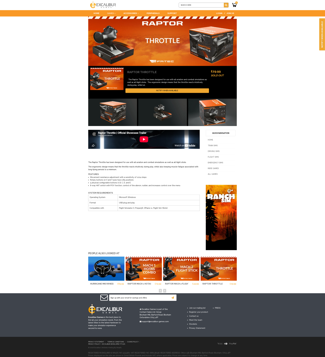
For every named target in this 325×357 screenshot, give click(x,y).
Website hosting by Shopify (112, 348)
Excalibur (97, 348)
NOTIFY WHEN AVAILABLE (167, 91)
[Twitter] (197, 298)
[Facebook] (190, 298)
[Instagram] (213, 298)
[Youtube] (205, 298)
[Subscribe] (172, 298)
